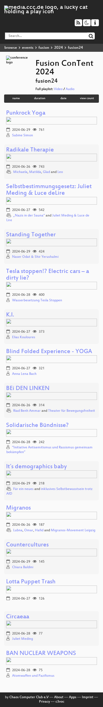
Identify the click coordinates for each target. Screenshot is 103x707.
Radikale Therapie (30, 150)
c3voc (59, 702)
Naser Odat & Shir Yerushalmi (35, 257)
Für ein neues (23, 489)
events (28, 47)
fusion (43, 47)
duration (39, 98)
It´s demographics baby (36, 467)
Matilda (35, 172)
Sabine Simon (22, 135)
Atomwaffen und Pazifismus (33, 676)
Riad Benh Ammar (27, 411)
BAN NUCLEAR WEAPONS (41, 653)
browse (10, 47)
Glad (46, 172)
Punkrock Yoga (25, 113)
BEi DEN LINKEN (27, 388)
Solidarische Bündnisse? (37, 425)
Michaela (20, 172)
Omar (28, 530)
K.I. (10, 315)
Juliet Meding (22, 639)
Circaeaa (17, 617)
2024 (58, 47)
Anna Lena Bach (24, 374)
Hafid (39, 530)
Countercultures (27, 545)
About (58, 697)
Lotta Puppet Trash (30, 582)
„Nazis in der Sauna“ (29, 216)
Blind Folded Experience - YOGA (49, 351)
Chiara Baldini (22, 567)
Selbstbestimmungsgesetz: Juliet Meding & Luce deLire (49, 190)
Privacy (44, 702)
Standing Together (31, 235)
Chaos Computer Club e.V (29, 697)
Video (58, 89)
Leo (60, 172)
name (16, 98)
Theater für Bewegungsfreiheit (71, 411)
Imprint (87, 697)
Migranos (18, 508)
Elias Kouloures (23, 337)
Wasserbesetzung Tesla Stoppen (37, 300)
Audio (70, 89)
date (63, 98)
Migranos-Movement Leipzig (73, 530)
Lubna (18, 530)
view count (87, 98)
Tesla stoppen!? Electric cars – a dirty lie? (47, 275)
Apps (72, 697)
